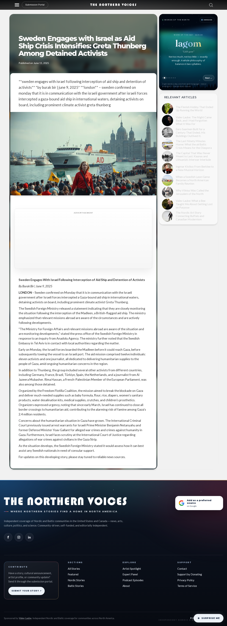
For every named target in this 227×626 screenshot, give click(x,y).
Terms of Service (187, 585)
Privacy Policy (185, 580)
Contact (182, 568)
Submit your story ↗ (26, 591)
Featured (73, 574)
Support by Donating (189, 574)
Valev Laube (25, 618)
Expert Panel (130, 574)
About (126, 585)
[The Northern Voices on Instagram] (19, 537)
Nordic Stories (76, 580)
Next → (208, 78)
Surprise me (210, 618)
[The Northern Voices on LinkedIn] (29, 537)
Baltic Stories (76, 585)
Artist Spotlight (132, 568)
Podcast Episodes (133, 580)
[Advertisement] (91, 240)
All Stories (74, 568)
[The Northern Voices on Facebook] (8, 537)
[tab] (162, 77)
